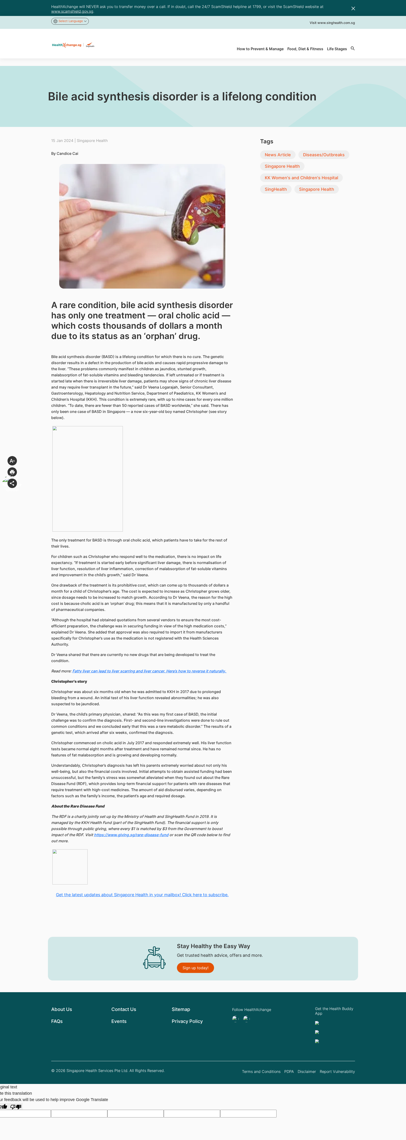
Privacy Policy (187, 1021)
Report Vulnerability (337, 1071)
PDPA (289, 1071)
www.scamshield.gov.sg (72, 11)
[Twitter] (237, 1019)
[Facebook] (248, 1019)
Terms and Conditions (261, 1071)
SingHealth (276, 189)
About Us (61, 1009)
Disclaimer (307, 1071)
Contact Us (123, 1009)
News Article (278, 154)
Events (119, 1021)
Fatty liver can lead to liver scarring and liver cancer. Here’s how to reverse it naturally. (149, 671)
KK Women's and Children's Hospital (301, 177)
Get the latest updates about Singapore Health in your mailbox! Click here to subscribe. (142, 894)
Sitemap (181, 1009)
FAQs (57, 1021)
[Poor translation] (16, 1106)
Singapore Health (282, 166)
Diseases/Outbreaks (324, 154)
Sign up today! (195, 967)
